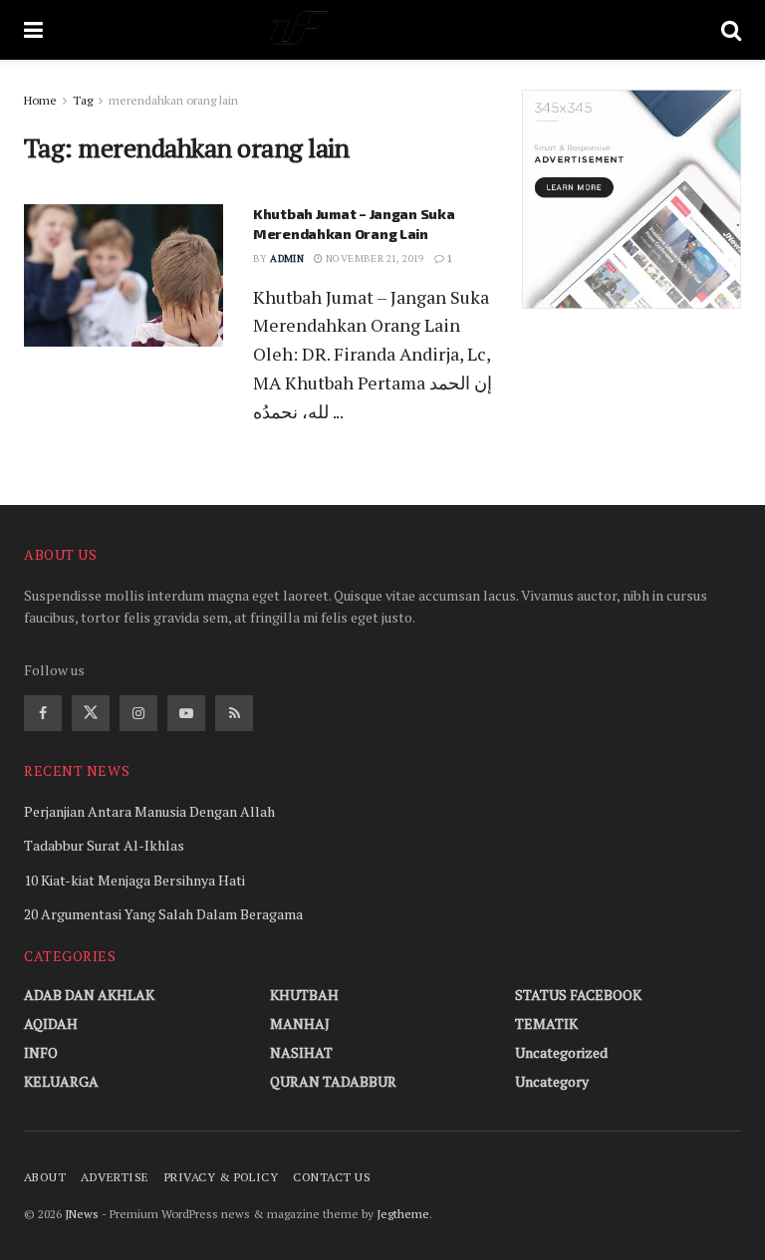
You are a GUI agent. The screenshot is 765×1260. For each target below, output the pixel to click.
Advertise (114, 1176)
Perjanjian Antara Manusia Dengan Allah (149, 811)
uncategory (552, 1081)
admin (287, 258)
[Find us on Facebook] (43, 713)
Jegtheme (403, 1213)
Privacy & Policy (221, 1176)
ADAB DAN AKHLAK (89, 994)
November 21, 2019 (374, 258)
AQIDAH (51, 1023)
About (45, 1176)
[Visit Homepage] (382, 30)
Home (40, 100)
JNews (82, 1213)
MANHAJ (300, 1023)
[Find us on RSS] (234, 713)
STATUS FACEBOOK (578, 994)
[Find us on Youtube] (186, 713)
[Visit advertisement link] (631, 199)
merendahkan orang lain (173, 100)
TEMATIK (546, 1023)
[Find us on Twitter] (91, 713)
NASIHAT (301, 1052)
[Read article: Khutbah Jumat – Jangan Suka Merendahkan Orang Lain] (123, 275)
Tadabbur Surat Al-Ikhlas (104, 845)
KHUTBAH (304, 994)
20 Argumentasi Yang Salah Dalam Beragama (163, 913)
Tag (83, 100)
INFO (41, 1052)
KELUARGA (61, 1081)
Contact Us (332, 1176)
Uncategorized (561, 1052)
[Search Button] (731, 30)
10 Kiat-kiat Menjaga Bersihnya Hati (134, 880)
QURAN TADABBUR (333, 1081)
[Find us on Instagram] (138, 713)
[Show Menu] (33, 30)
